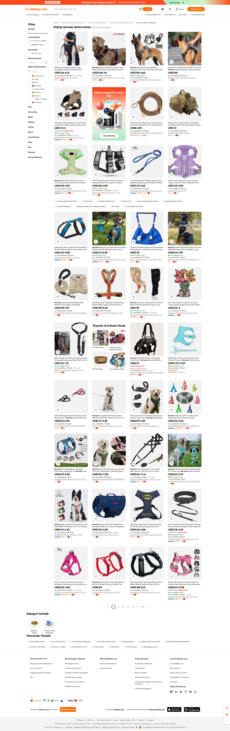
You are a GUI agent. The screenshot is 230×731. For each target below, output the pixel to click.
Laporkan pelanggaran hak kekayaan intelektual (148, 683)
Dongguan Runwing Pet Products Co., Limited (109, 78)
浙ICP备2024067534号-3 (176, 727)
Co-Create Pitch (36, 668)
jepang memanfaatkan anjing (148, 201)
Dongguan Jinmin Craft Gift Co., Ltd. (105, 535)
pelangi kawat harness (79, 647)
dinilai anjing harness (38, 641)
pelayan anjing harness (107, 201)
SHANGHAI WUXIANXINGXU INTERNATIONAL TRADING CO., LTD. (109, 479)
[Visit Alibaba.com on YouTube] (190, 691)
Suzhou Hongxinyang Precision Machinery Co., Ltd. (147, 259)
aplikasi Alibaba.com (156, 709)
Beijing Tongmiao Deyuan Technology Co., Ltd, (184, 259)
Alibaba (56, 23)
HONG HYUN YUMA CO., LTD (178, 133)
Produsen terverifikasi (108, 664)
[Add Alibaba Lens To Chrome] (68, 709)
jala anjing (115, 206)
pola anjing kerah (128, 641)
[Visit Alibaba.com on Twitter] (180, 691)
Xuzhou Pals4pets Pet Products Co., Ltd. (107, 426)
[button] (140, 9)
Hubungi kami (140, 668)
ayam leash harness (58, 641)
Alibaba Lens (44, 709)
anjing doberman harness (173, 201)
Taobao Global (125, 720)
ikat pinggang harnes (151, 647)
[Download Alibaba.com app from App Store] (174, 709)
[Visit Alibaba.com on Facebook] (171, 691)
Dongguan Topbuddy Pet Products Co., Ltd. (70, 191)
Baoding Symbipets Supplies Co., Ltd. (68, 535)
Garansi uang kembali (73, 668)
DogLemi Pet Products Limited (65, 78)
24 (142, 607)
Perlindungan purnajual (73, 677)
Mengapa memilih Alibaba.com (41, 664)
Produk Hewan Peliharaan (96, 23)
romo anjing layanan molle (106, 641)
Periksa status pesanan (178, 673)
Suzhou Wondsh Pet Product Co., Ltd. (106, 193)
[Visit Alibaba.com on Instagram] (185, 691)
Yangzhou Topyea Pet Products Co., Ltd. (182, 313)
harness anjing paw (63, 206)
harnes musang (131, 647)
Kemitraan (173, 682)
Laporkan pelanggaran (143, 688)
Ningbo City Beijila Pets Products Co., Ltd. (145, 479)
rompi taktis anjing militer (135, 206)
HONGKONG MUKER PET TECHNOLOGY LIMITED (184, 426)
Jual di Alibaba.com (177, 664)
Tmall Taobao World (103, 720)
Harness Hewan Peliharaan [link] (146, 23)
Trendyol (140, 720)
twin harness (88, 201)
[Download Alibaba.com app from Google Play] (192, 709)
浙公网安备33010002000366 (154, 727)
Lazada (115, 720)
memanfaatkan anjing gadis (81, 641)
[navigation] (39, 315)
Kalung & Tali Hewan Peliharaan (121, 23)
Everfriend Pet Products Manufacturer (144, 426)
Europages (150, 720)
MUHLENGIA (173, 370)
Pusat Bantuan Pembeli (143, 664)
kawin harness (126, 201)
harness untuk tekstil (38, 647)
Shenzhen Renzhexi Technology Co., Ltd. (69, 137)
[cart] (170, 9)
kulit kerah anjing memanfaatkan (178, 641)
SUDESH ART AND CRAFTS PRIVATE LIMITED (147, 133)
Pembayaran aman (72, 664)
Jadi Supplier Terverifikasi (179, 677)
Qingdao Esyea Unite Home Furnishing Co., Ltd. (147, 315)
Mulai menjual (175, 668)
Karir (31, 677)
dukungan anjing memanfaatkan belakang (91, 206)
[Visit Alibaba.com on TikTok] (195, 691)
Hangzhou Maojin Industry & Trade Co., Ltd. (70, 479)
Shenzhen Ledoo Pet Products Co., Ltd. (68, 370)
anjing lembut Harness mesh (150, 641)
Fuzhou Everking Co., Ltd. (177, 191)
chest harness (99, 647)
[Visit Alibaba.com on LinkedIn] (176, 691)
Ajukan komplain (141, 673)
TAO (133, 720)
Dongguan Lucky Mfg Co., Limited (67, 258)
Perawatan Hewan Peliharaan (73, 23)
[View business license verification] (136, 727)
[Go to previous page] (109, 607)
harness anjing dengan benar (67, 201)
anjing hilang (115, 647)
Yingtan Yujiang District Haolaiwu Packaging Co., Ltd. (71, 313)
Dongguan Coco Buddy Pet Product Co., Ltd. (108, 259)
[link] (227, 708)
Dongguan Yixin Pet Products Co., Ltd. (182, 78)
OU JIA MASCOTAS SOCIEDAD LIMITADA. (69, 426)
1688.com (90, 720)
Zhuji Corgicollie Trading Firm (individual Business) (184, 481)
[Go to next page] (147, 607)
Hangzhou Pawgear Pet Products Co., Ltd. (145, 80)
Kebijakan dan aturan (72, 686)
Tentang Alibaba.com (38, 659)
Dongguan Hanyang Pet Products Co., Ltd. (145, 191)
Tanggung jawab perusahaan (40, 673)
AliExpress (81, 720)
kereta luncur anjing (58, 647)
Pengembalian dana (142, 677)
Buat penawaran (106, 668)
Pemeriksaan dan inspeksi (74, 682)
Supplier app (119, 709)
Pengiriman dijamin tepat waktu (76, 673)
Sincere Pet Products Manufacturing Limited (146, 372)
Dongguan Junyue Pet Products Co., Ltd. (107, 313)
